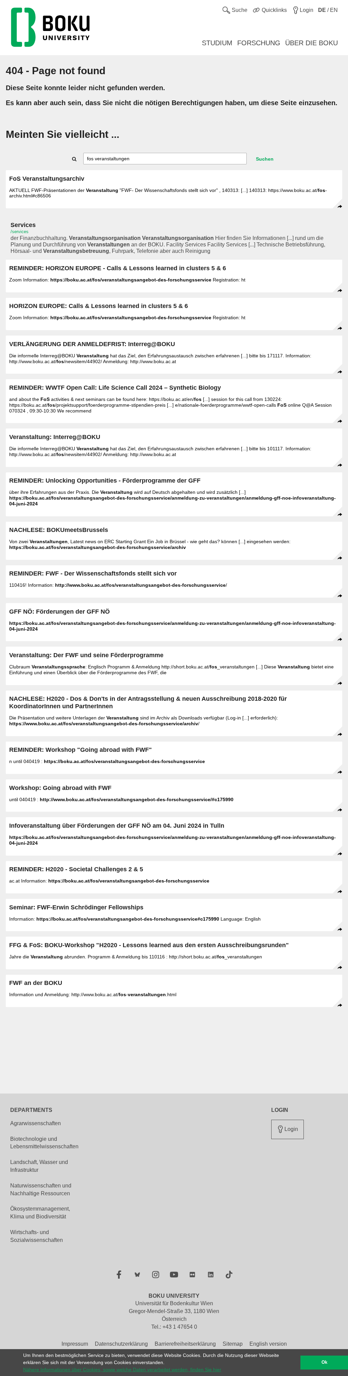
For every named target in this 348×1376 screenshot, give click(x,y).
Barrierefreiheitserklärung (185, 1344)
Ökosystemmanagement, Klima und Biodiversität (40, 1212)
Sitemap (233, 1344)
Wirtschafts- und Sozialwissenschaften (36, 1236)
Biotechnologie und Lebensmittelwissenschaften (44, 1143)
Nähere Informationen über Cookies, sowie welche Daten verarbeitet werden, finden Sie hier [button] (122, 1369)
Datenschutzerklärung (121, 1344)
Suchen (265, 159)
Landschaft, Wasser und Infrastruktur (39, 1166)
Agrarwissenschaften (35, 1123)
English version (268, 1344)
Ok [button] (324, 1362)
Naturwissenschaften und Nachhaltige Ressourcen (40, 1189)
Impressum (75, 1344)
